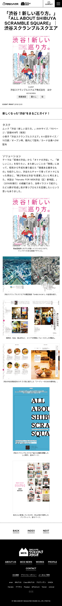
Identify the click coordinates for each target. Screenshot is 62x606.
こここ (31, 592)
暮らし (34, 97)
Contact (49, 4)
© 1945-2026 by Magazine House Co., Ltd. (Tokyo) (31, 601)
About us (10, 562)
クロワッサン (41, 582)
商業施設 (22, 97)
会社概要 (15, 575)
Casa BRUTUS (29, 582)
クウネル (19, 587)
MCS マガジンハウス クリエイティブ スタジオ (26, 3)
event (5, 104)
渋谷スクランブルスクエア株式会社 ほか (31, 90)
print (11, 104)
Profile (52, 562)
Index (31, 531)
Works (40, 562)
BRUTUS (18, 582)
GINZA (50, 582)
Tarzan (44, 587)
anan (11, 582)
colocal (51, 587)
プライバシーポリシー (29, 575)
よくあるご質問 (44, 575)
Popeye (27, 587)
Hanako (11, 587)
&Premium (36, 587)
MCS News (26, 562)
